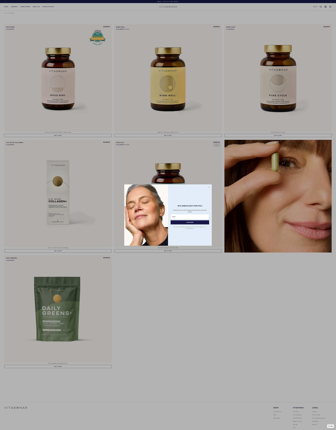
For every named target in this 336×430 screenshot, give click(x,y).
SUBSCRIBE (189, 222)
